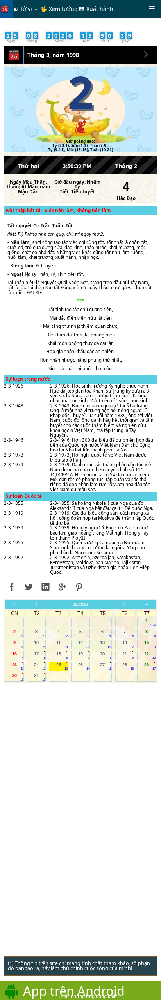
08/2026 (80, 604)
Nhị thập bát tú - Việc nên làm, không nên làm (58, 210)
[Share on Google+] (62, 587)
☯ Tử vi (22, 8)
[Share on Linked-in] (45, 587)
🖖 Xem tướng (59, 8)
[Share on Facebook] (12, 587)
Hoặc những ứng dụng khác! (89, 996)
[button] (15, 53)
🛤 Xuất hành (96, 8)
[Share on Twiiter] (28, 587)
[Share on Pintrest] (79, 587)
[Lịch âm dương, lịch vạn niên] (6, 9)
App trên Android (74, 990)
